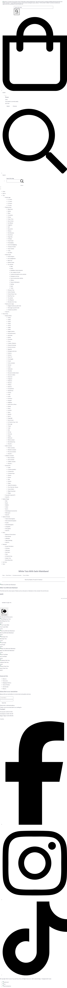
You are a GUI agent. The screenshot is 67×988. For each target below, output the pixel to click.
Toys (4, 195)
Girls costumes (11, 459)
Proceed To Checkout (37, 579)
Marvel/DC (10, 229)
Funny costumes (11, 363)
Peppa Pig (10, 236)
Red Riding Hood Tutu (5, 621)
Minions (9, 230)
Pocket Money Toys (12, 294)
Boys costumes (11, 457)
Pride (9, 394)
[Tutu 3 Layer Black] (4, 624)
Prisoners (10, 398)
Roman (9, 406)
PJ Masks (10, 238)
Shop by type (8, 254)
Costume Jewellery (12, 469)
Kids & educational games (10, 520)
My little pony (11, 232)
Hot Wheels (10, 223)
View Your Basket (28, 579)
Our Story (5, 562)
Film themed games (9, 524)
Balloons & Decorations (10, 534)
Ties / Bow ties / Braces (13, 487)
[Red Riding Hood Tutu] (5, 619)
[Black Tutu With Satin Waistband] (7, 648)
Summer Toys (8, 558)
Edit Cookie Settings (36, 978)
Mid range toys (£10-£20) (13, 307)
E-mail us (2, 719)
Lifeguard (10, 378)
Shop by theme (8, 315)
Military (12, 280)
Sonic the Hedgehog (12, 244)
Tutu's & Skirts (11, 489)
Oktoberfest (10, 390)
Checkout (15, 106)
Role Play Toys (11, 296)
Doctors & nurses (11, 347)
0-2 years (10, 199)
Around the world (11, 333)
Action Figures (11, 256)
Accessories (7, 465)
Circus (9, 341)
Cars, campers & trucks (15, 272)
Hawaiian (10, 370)
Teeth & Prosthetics (12, 485)
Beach (6, 503)
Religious (10, 402)
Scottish (9, 410)
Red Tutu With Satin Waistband (7, 632)
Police (9, 396)
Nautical (10, 386)
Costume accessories (17, 575)
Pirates (9, 392)
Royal (9, 408)
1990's (9, 329)
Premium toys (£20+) (12, 309)
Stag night (10, 418)
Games (6, 506)
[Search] (22, 180)
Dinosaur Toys (11, 290)
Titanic (9, 426)
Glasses (9, 475)
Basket (8, 106)
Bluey (9, 213)
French (9, 361)
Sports (9, 416)
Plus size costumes (12, 451)
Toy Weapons (11, 299)
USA (9, 430)
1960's (9, 323)
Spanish (9, 414)
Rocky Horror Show (12, 404)
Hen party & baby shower (13, 372)
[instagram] (35, 899)
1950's (9, 321)
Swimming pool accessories (11, 510)
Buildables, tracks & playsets (16, 270)
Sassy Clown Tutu (4, 668)
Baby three (10, 209)
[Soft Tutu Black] (4, 654)
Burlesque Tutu (3, 638)
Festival (9, 355)
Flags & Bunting (8, 540)
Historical (10, 376)
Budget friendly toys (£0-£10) (14, 305)
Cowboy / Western (12, 343)
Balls (6, 501)
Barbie (9, 211)
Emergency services (14, 276)
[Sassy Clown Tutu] (4, 666)
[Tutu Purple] (3, 642)
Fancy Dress (5, 313)
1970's (9, 325)
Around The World (9, 546)
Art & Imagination (12, 258)
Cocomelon (10, 215)
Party (4, 532)
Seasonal (5, 544)
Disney (9, 217)
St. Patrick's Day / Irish (13, 422)
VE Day (9, 432)
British (9, 337)
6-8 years (10, 203)
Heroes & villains (11, 374)
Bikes (11, 266)
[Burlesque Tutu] (4, 636)
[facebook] (35, 823)
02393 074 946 (9, 711)
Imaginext (10, 225)
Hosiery (9, 481)
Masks (9, 483)
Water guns (7, 512)
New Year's (7, 552)
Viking (9, 436)
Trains (11, 288)
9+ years (10, 205)
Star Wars (10, 252)
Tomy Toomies (11, 248)
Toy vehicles (10, 264)
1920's (9, 317)
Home (4, 191)
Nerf (9, 227)
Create (49, 978)
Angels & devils (11, 331)
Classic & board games (10, 518)
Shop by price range (9, 303)
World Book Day (11, 441)
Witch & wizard (11, 439)
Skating (12, 284)
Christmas (10, 339)
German (9, 365)
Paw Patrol (10, 234)
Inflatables (7, 538)
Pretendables (11, 242)
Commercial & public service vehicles (18, 274)
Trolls (9, 250)
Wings (9, 493)
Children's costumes (9, 455)
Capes (9, 467)
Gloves (9, 477)
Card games (7, 526)
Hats (9, 479)
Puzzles (7, 522)
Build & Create (11, 262)
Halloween (10, 368)
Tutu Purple (2, 644)
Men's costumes (11, 447)
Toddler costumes (12, 461)
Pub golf (10, 400)
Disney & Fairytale (12, 345)
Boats (11, 268)
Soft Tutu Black (3, 656)
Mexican (10, 382)
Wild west (10, 437)
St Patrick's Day (8, 556)
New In (4, 193)
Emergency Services (12, 351)
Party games (8, 528)
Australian (10, 335)
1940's (9, 319)
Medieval (10, 380)
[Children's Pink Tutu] (5, 660)
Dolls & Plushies (11, 292)
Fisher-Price (10, 219)
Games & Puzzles (6, 516)
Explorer (10, 353)
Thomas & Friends (12, 246)
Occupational (11, 388)
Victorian (10, 434)
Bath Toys (10, 260)
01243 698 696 (9, 715)
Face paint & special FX (10, 495)
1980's (9, 327)
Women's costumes (12, 449)
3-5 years (10, 201)
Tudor (9, 428)
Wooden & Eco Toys (12, 301)
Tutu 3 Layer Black (4, 626)
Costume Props (11, 473)
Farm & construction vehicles (16, 278)
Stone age (10, 424)
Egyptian (10, 349)
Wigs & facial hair (12, 491)
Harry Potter (11, 221)
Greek (9, 367)
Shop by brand (8, 207)
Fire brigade (10, 359)
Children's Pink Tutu (4, 662)
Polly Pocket (10, 240)
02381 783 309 (9, 713)
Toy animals (10, 298)
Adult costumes (8, 445)
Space (11, 286)
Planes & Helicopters (15, 282)
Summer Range (6, 499)
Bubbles (7, 504)
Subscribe (4, 702)
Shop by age (7, 197)
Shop (3, 575)
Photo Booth (8, 536)
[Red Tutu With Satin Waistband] (7, 630)
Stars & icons (10, 420)
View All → (7, 311)
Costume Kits (11, 471)
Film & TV (10, 357)
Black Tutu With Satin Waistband (7, 650)
